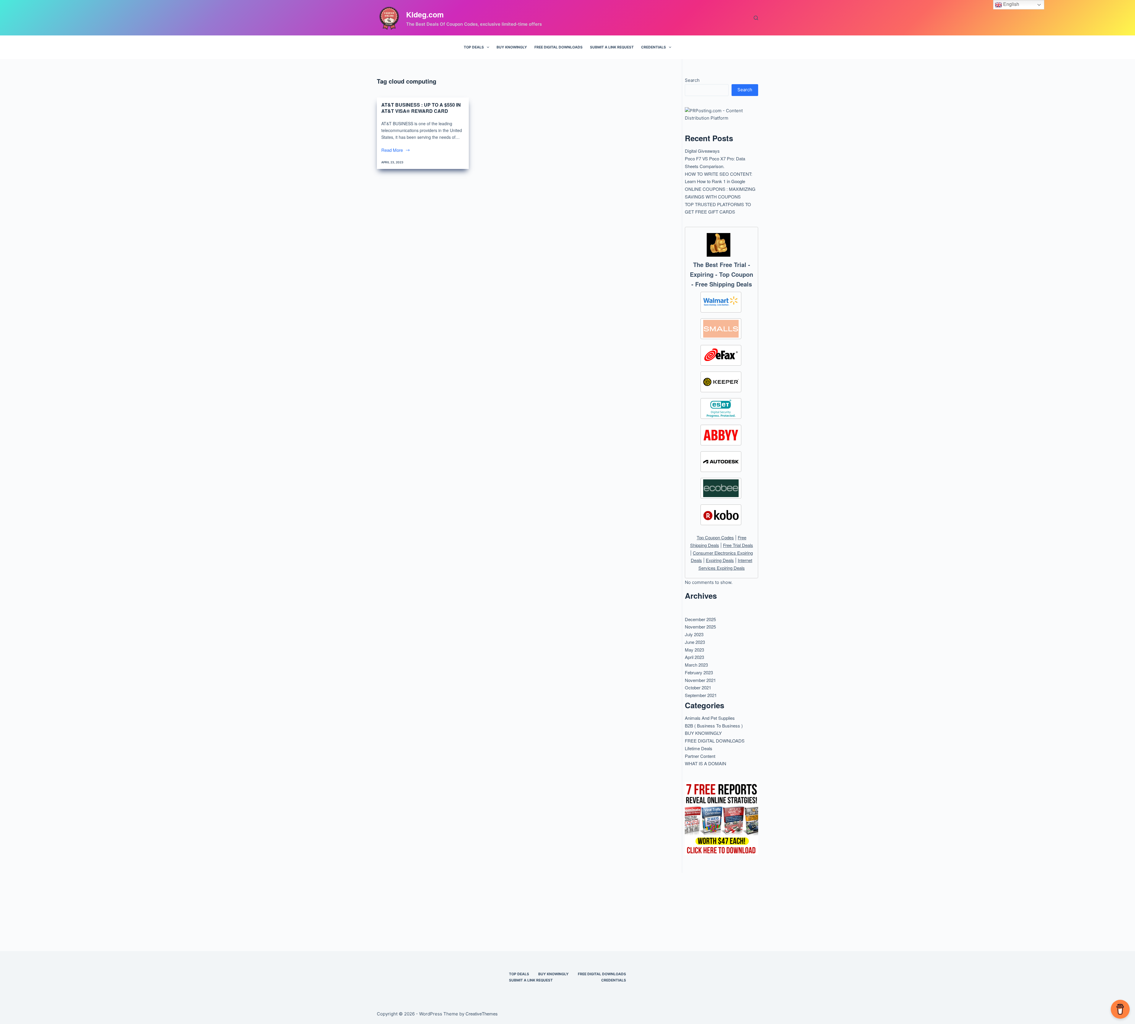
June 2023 (695, 642)
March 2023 (696, 665)
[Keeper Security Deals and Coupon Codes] (721, 382)
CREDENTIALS (653, 47)
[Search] (756, 18)
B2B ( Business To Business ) (714, 725)
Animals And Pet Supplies (710, 718)
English (1010, 4)
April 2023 (694, 657)
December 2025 (700, 619)
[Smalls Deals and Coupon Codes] (721, 328)
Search (692, 80)
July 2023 (694, 634)
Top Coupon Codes (715, 537)
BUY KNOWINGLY (512, 47)
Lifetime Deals (698, 748)
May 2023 (694, 650)
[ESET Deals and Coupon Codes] (721, 408)
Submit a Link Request (612, 47)
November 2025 (700, 626)
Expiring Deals (720, 560)
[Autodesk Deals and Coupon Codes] (721, 461)
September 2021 (701, 695)
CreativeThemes (482, 1013)
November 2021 (700, 680)
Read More (392, 150)
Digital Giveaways (702, 151)
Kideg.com (425, 14)
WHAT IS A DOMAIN (705, 763)
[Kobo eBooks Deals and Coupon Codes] (721, 514)
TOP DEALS (474, 47)
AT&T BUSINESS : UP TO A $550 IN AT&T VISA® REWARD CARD (421, 107)
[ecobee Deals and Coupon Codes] (721, 488)
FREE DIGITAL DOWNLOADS (558, 47)
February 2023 (699, 672)
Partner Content (700, 756)
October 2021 (698, 687)
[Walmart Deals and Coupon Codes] (721, 302)
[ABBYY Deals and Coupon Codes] (721, 435)
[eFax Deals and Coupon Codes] (721, 355)
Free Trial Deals (738, 545)
